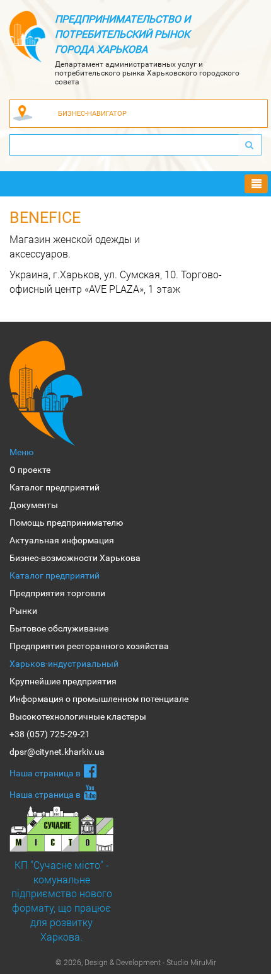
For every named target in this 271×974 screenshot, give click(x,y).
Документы (33, 505)
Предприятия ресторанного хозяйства (89, 646)
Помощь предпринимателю (66, 523)
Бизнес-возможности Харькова (75, 558)
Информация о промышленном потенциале (98, 699)
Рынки (23, 611)
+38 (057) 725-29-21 (49, 734)
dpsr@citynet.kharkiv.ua (57, 752)
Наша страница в (45, 773)
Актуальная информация (61, 540)
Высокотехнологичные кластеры (77, 716)
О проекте (29, 470)
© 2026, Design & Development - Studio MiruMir (135, 962)
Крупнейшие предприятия (63, 681)
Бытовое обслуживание (58, 628)
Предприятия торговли (57, 593)
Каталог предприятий (54, 487)
